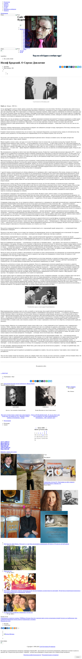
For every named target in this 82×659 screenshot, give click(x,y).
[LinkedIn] (69, 67)
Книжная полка (24, 29)
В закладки (7, 2)
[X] (67, 67)
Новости (6, 5)
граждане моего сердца (42, 618)
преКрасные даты (72, 618)
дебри (24, 49)
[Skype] (78, 67)
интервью (25, 33)
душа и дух (26, 37)
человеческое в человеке (29, 619)
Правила (6, 10)
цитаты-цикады (17, 619)
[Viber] (74, 67)
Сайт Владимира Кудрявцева (47, 646)
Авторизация (4, 13)
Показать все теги (5, 621)
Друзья (22, 50)
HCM (21, 52)
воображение (26, 30)
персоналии (26, 43)
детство (25, 36)
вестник (25, 40)
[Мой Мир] (65, 67)
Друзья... (6, 6)
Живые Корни (31, 383)
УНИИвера (23, 618)
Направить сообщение (10, 9)
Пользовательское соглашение (50, 655)
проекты (25, 35)
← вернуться (4, 373)
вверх (78, 657)
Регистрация (7, 420)
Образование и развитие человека (10, 618)
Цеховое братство (31, 618)
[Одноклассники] (62, 67)
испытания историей (54, 618)
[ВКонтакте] (60, 67)
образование (26, 46)
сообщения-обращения (7, 619)
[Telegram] (80, 67)
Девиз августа (8, 571)
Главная (6, 3)
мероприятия (26, 48)
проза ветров (7, 383)
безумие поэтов (15, 383)
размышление (27, 42)
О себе (5, 7)
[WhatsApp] (76, 67)
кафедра (25, 45)
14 (43, 435)
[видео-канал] (2, 51)
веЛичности (23, 383)
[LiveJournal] (71, 67)
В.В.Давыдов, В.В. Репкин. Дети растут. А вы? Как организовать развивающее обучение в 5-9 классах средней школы (36, 544)
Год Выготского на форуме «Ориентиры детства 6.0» (18, 612)
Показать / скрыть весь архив (9, 452)
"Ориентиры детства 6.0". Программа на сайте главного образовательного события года (59, 482)
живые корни (26, 39)
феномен (25, 32)
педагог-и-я (64, 618)
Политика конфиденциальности (32, 655)
